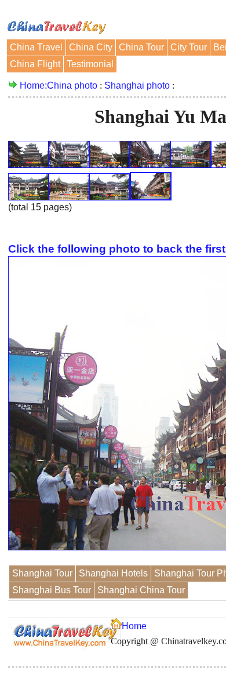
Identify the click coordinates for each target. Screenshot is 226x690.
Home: (33, 85)
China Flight (35, 64)
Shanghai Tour (42, 573)
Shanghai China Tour (141, 590)
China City (90, 47)
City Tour (188, 47)
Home (134, 626)
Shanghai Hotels (113, 573)
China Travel (36, 47)
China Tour (141, 47)
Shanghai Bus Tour (51, 590)
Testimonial (90, 64)
